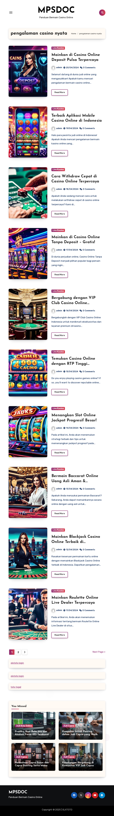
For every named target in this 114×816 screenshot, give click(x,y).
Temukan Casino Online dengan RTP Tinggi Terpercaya (73, 364)
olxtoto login (17, 663)
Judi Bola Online (24, 726)
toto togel (16, 687)
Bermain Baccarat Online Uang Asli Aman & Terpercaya (74, 481)
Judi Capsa (68, 726)
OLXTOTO (67, 809)
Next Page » (99, 652)
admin (59, 67)
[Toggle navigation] (11, 12)
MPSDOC (56, 10)
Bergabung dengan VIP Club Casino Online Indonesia (73, 303)
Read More (59, 92)
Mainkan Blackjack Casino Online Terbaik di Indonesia (75, 542)
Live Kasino (58, 48)
